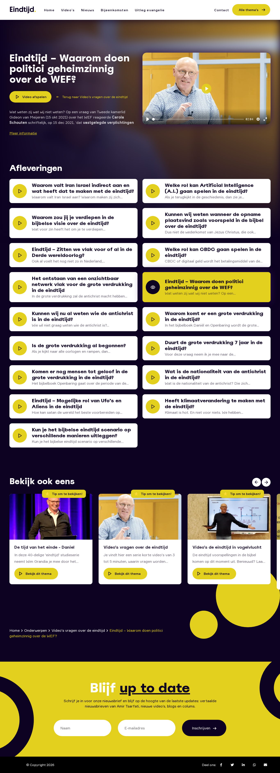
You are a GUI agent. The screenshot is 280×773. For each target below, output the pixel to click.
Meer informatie (23, 133)
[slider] (198, 119)
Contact (221, 10)
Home (49, 10)
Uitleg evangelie (150, 10)
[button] (256, 482)
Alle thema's (248, 10)
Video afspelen (34, 97)
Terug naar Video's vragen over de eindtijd (94, 97)
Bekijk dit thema (38, 574)
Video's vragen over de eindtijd (78, 630)
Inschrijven (201, 728)
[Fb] (221, 765)
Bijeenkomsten (114, 10)
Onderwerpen (35, 630)
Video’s (68, 10)
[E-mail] (265, 765)
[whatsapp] (254, 765)
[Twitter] (232, 765)
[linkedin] (243, 765)
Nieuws (87, 10)
